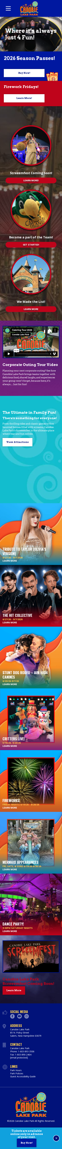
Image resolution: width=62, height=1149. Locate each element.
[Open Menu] (8, 8)
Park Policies (16, 1073)
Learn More (31, 309)
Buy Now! (24, 73)
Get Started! (31, 244)
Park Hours (16, 1070)
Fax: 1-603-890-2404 (20, 1054)
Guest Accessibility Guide (23, 1076)
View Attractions (17, 442)
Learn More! (24, 98)
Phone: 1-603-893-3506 (22, 1051)
